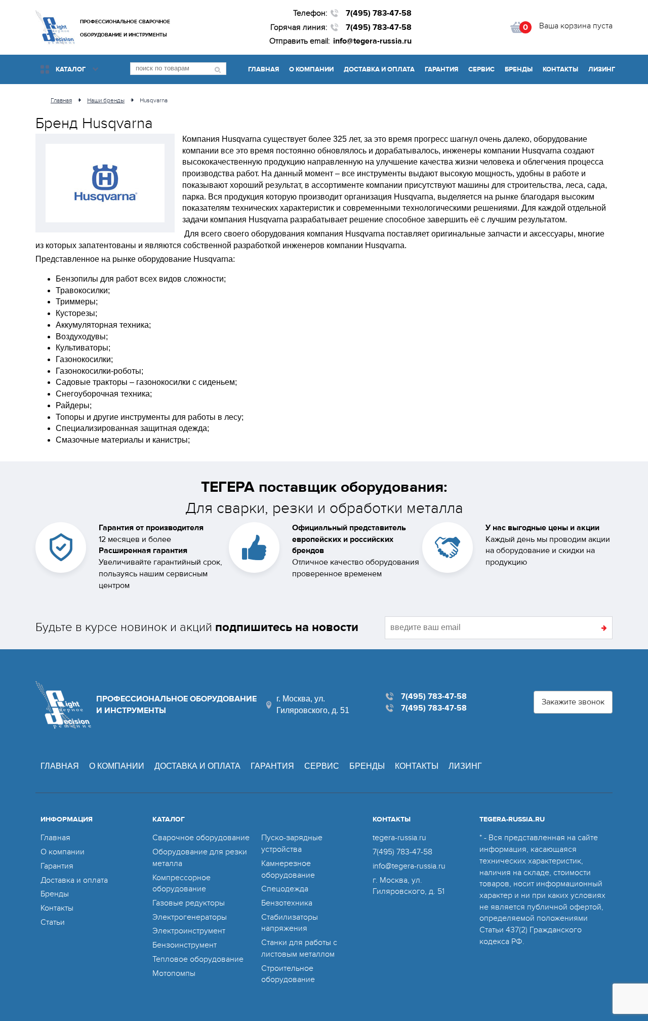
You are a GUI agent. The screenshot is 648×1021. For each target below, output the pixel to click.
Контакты (560, 69)
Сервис (481, 69)
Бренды (519, 69)
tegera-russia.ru (399, 838)
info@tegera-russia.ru (372, 41)
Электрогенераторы (189, 917)
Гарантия (441, 69)
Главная (263, 69)
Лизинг (601, 69)
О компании (311, 69)
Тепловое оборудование (198, 959)
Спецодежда (284, 889)
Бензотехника (286, 903)
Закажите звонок (573, 702)
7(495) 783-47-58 (379, 13)
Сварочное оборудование (201, 838)
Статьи (52, 922)
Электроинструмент (188, 931)
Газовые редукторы (188, 903)
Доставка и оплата (379, 69)
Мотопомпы (173, 973)
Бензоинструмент (184, 945)
